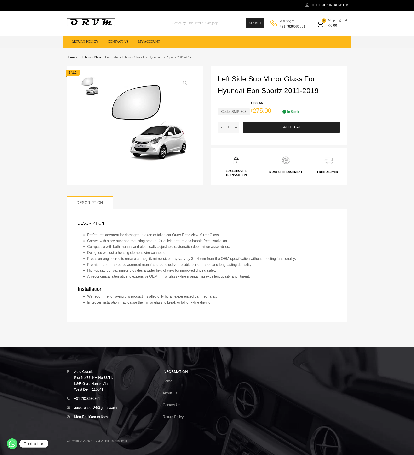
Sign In (327, 5)
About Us (170, 393)
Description (89, 202)
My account (149, 41)
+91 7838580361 (291, 26)
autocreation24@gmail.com (95, 408)
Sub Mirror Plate (90, 57)
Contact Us (118, 41)
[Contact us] (12, 443)
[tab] (90, 202)
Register (341, 5)
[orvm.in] (91, 25)
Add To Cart (291, 127)
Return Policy (85, 41)
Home (70, 57)
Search (255, 23)
